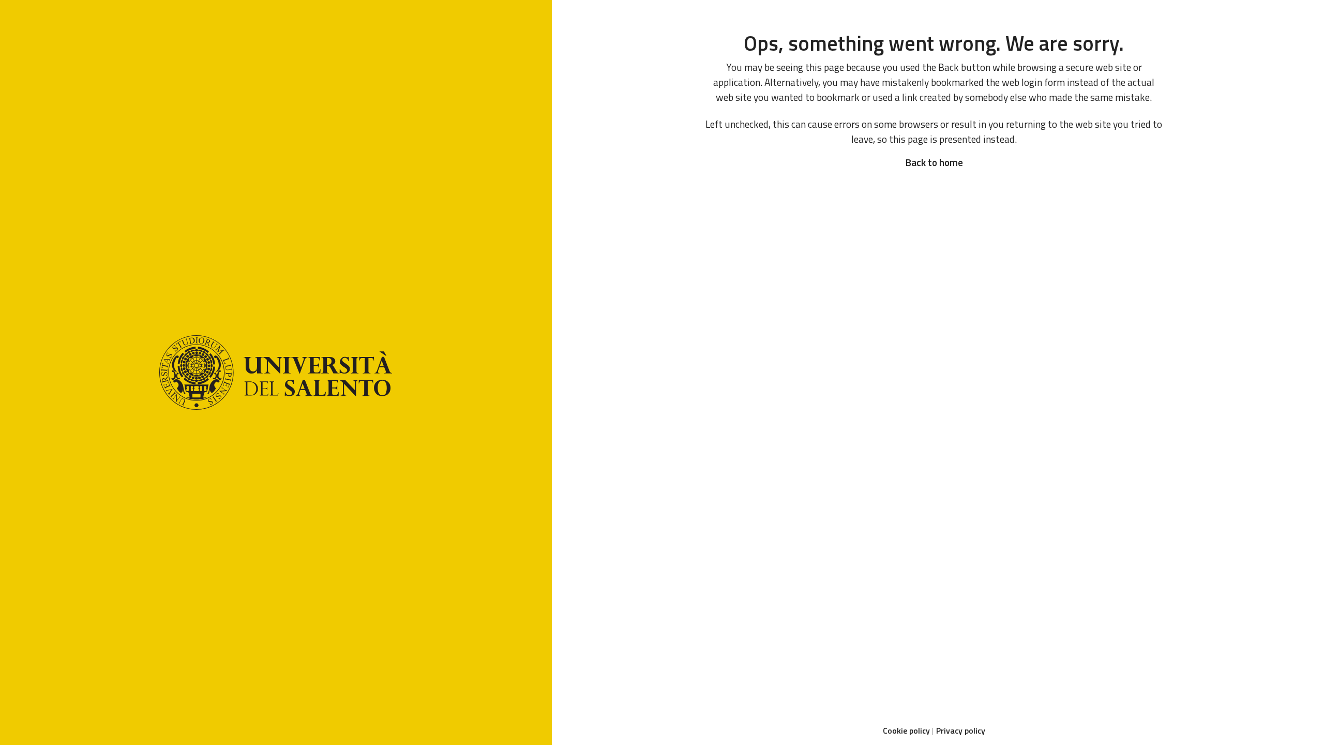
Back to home (934, 162)
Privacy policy (960, 730)
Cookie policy (906, 730)
